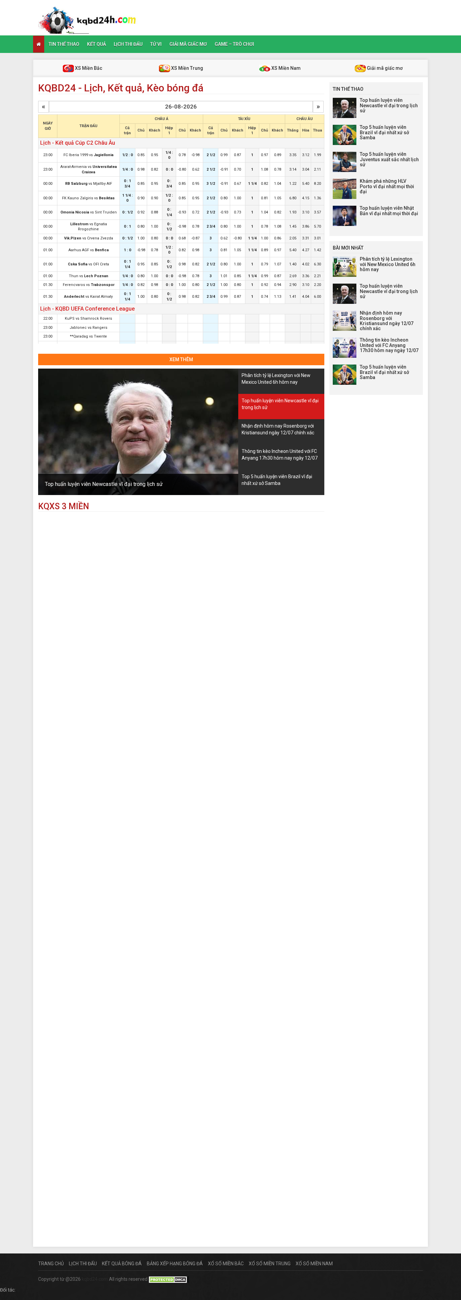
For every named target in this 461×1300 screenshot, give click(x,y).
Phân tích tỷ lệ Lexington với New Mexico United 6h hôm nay (387, 264)
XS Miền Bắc (88, 68)
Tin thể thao (64, 44)
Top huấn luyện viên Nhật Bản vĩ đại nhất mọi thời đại (389, 210)
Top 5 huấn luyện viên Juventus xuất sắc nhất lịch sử (389, 159)
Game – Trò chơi (234, 44)
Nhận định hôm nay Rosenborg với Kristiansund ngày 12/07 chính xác (386, 320)
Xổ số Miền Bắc (226, 1263)
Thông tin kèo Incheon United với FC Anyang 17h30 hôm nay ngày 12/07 (389, 345)
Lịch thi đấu (128, 44)
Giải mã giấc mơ (188, 44)
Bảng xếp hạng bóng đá (175, 1263)
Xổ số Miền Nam (314, 1263)
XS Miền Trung (186, 68)
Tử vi (156, 44)
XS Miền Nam (285, 68)
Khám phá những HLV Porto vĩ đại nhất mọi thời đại (387, 186)
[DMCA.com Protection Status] (168, 1279)
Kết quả (96, 44)
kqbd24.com (95, 1279)
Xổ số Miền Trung (270, 1263)
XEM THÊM (181, 359)
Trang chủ (51, 1263)
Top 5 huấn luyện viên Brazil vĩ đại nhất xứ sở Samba (384, 132)
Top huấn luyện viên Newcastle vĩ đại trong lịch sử (104, 484)
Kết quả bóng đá (122, 1263)
